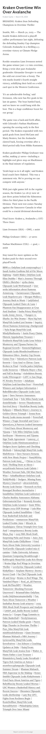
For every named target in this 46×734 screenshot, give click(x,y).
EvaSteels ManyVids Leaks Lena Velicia (22, 340)
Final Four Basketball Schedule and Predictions (21, 516)
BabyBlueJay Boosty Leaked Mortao (21, 683)
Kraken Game (8, 17)
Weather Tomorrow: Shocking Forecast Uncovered (18, 589)
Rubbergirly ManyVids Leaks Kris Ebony (23, 559)
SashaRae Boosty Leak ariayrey (18, 603)
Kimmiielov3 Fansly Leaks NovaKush (21, 658)
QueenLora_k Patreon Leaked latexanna (22, 424)
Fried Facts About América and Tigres (21, 680)
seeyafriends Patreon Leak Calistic (20, 468)
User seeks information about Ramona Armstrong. (21, 289)
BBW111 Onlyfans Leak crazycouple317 (22, 267)
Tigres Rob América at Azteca (17, 662)
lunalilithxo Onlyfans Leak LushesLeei (21, 493)
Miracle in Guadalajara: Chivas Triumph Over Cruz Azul (23, 527)
